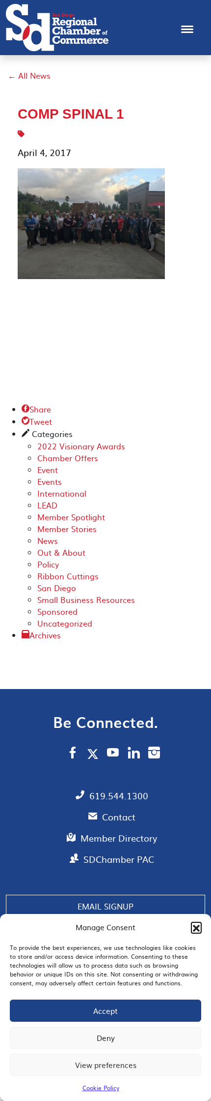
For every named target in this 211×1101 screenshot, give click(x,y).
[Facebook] (73, 754)
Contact (118, 816)
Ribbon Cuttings (68, 576)
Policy (48, 564)
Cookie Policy (100, 1087)
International (61, 493)
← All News (29, 75)
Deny (106, 1037)
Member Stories (67, 529)
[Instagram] (154, 754)
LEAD (47, 505)
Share (36, 409)
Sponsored (57, 611)
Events (49, 481)
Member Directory (118, 838)
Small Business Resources (86, 599)
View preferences (105, 1064)
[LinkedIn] (134, 754)
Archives (45, 635)
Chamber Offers (67, 458)
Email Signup (105, 906)
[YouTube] (113, 754)
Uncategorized (64, 623)
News (47, 540)
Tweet (37, 421)
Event (47, 469)
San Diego (56, 588)
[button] (196, 927)
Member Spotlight (71, 517)
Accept (105, 1010)
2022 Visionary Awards (81, 446)
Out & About (61, 552)
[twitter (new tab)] (94, 753)
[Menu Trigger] (187, 28)
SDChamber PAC (118, 859)
